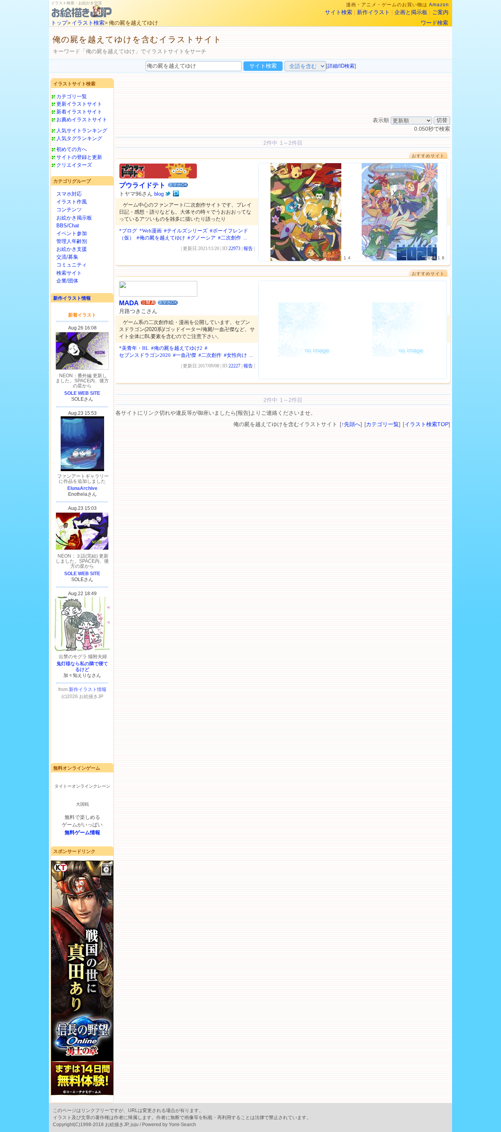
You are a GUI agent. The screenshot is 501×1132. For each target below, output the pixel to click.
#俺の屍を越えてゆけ (161, 238)
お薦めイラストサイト (81, 119)
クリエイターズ (74, 165)
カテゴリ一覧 (71, 96)
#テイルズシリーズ (185, 231)
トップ (59, 23)
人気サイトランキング (81, 130)
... (245, 238)
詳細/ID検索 (341, 66)
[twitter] (168, 194)
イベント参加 (71, 233)
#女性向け (235, 355)
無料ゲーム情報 (82, 832)
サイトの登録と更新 (79, 157)
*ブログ (128, 231)
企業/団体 (67, 281)
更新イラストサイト (79, 104)
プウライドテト (142, 185)
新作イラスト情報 (72, 298)
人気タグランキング (79, 138)
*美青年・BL (134, 348)
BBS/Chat (67, 226)
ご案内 (440, 12)
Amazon (439, 4)
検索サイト (69, 273)
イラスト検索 (88, 23)
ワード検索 (434, 23)
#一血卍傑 (184, 355)
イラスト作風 (71, 202)
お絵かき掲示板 (74, 218)
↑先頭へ (350, 424)
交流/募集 (67, 257)
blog (159, 194)
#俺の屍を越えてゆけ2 (176, 348)
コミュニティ (71, 265)
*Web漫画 (150, 231)
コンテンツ (69, 209)
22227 (234, 366)
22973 (234, 248)
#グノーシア (201, 238)
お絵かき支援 (71, 249)
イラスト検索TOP (426, 424)
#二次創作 (229, 238)
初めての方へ (71, 149)
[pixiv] (176, 194)
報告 (248, 248)
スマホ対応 (69, 194)
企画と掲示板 (411, 12)
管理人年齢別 (71, 241)
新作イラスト (373, 12)
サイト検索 (338, 12)
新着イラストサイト (79, 112)
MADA (129, 303)
